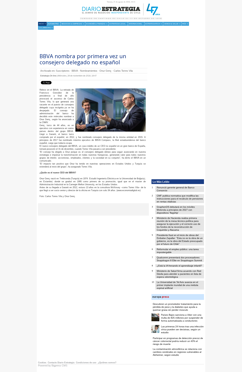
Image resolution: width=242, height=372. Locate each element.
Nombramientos (88, 70)
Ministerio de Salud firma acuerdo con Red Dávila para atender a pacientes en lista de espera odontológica (179, 274)
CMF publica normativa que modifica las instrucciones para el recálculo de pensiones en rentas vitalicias (180, 198)
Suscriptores (62, 70)
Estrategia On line (48, 76)
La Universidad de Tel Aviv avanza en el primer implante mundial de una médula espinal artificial (177, 285)
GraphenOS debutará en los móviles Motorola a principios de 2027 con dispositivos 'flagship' (176, 210)
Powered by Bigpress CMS (52, 365)
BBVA (75, 70)
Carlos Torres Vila (123, 70)
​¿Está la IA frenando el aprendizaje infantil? (179, 265)
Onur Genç (105, 70)
